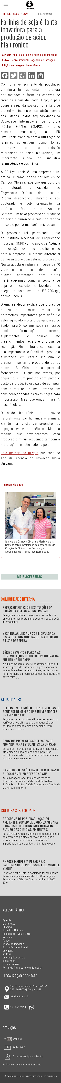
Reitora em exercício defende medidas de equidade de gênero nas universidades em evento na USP (31, 711)
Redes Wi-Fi (19, 1047)
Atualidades (11, 699)
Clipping (7, 927)
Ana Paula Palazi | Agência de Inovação (35, 54)
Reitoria (7, 954)
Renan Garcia (33, 65)
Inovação (46, 14)
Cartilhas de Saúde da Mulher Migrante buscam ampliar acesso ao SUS (31, 771)
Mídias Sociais (11, 964)
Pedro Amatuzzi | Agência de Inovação (33, 60)
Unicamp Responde (14, 957)
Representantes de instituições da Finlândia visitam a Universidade (28, 609)
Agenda (7, 920)
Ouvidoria (8, 950)
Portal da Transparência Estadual (22, 967)
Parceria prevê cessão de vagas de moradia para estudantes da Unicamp (30, 742)
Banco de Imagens (13, 944)
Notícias (7, 937)
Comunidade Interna (18, 599)
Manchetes (9, 923)
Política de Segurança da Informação (22, 1064)
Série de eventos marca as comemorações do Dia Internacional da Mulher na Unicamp (31, 656)
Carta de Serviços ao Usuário (28, 1056)
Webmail (17, 1039)
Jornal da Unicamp (13, 930)
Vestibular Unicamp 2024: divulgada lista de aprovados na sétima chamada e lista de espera (31, 637)
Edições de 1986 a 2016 (17, 933)
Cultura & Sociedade (18, 810)
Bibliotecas (9, 960)
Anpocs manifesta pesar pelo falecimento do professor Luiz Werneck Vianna (31, 865)
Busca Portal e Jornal (15, 947)
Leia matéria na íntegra (19, 453)
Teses (6, 940)
